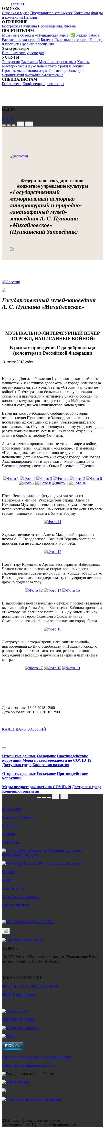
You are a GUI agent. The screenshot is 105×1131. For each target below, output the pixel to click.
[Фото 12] (52, 552)
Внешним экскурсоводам (23, 53)
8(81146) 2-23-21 (15, 986)
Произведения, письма (57, 26)
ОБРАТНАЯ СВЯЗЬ (18, 1019)
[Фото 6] (94, 478)
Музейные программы (57, 62)
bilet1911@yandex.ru (18, 994)
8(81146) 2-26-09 (44, 986)
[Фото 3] (44, 478)
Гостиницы (58, 70)
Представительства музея (51, 13)
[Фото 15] (71, 590)
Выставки (29, 62)
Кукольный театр (42, 66)
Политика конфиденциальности (28, 1065)
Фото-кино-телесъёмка (44, 75)
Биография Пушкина (19, 26)
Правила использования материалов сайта (37, 1057)
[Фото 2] (27, 478)
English (8, 119)
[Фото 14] (52, 590)
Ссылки (8, 834)
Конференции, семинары (43, 84)
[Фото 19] (71, 668)
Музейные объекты (18, 35)
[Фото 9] (60, 483)
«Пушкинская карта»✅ (55, 35)
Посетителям (13, 888)
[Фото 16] (52, 629)
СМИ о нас (11, 842)
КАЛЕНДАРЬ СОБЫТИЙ (24, 729)
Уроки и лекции (71, 66)
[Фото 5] (77, 478)
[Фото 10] (77, 483)
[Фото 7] (26, 483)
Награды (31, 17)
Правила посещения (37, 44)
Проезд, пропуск (16, 905)
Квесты (83, 62)
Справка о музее (15, 13)
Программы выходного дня (25, 70)
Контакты (82, 13)
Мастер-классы (14, 66)
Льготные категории (71, 40)
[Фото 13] (34, 590)
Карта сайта (12, 809)
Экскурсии (11, 62)
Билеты (47, 40)
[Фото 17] (34, 668)
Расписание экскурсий (21, 40)
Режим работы (88, 35)
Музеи (7, 880)
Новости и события (18, 817)
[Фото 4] (61, 478)
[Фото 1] (11, 478)
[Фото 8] (43, 483)
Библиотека (11, 84)
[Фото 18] (52, 668)
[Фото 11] (52, 522)
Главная (15, 4)
